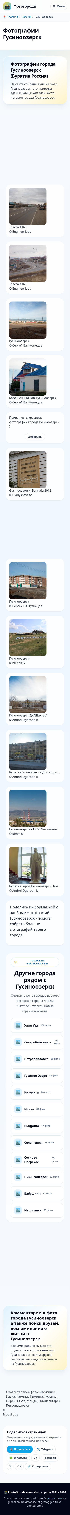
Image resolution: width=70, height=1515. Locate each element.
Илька (10, 1396)
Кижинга (36, 1396)
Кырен (10, 1401)
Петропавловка (17, 1405)
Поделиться (19, 1449)
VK (35, 1458)
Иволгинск (47, 1392)
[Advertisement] (35, 145)
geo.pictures (54, 1498)
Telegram (45, 1449)
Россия (26, 17)
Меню (59, 6)
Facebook (49, 1458)
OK (19, 1466)
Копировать (38, 1466)
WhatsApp (18, 1458)
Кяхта (21, 1401)
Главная (13, 17)
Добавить (35, 436)
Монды (32, 1401)
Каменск (22, 1396)
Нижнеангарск (49, 1401)
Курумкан (51, 1396)
